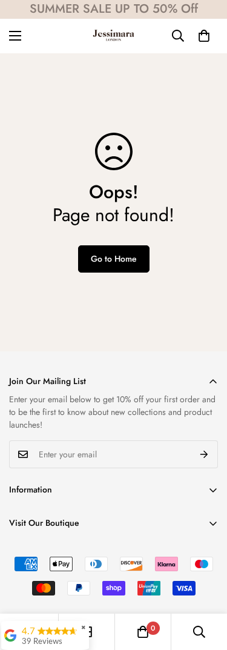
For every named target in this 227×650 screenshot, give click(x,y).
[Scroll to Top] (205, 586)
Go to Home (114, 259)
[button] (204, 36)
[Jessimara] (113, 36)
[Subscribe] (204, 454)
